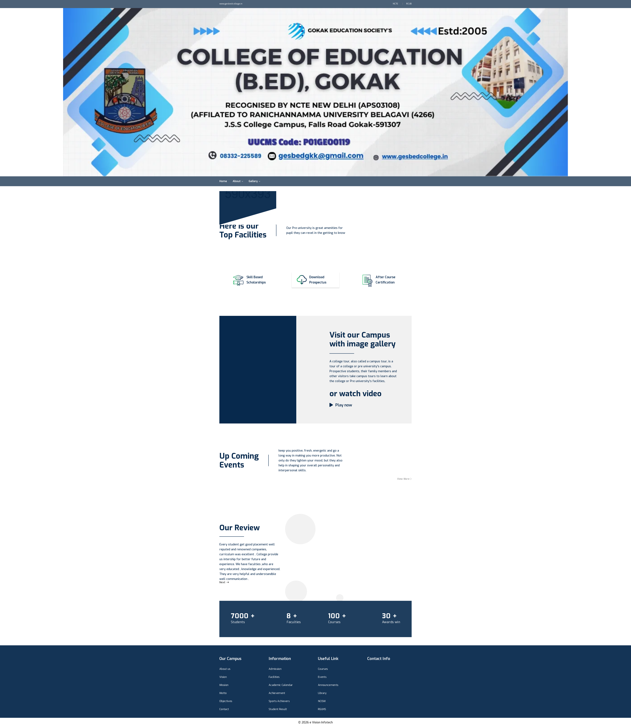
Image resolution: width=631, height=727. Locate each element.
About (237, 181)
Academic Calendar (281, 685)
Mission (223, 685)
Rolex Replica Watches (230, 650)
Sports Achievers (279, 701)
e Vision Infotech (321, 722)
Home (223, 181)
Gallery (253, 181)
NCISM (322, 701)
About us (225, 669)
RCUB (409, 3)
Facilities (274, 677)
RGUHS (322, 709)
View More (403, 479)
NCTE (395, 3)
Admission (275, 669)
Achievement (277, 693)
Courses (323, 669)
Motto (223, 693)
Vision (223, 677)
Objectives (225, 701)
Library (322, 693)
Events (322, 677)
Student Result (278, 709)
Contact (224, 709)
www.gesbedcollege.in (230, 3)
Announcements (328, 685)
